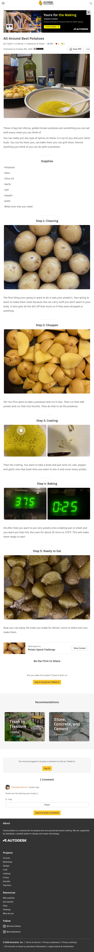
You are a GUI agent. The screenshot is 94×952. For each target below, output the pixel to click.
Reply (47, 804)
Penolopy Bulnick (19, 787)
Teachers (7, 885)
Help (5, 905)
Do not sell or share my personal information (25, 946)
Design (6, 865)
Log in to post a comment (47, 812)
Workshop (7, 862)
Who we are (8, 913)
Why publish (9, 898)
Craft (5, 869)
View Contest (80, 648)
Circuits (6, 858)
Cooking (20, 44)
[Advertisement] (47, 21)
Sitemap (7, 909)
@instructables (14, 926)
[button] (3, 3)
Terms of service (33, 942)
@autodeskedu (14, 931)
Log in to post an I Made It (47, 682)
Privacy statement (51, 942)
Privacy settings (69, 942)
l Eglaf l (9, 44)
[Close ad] (88, 12)
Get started (8, 901)
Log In (47, 768)
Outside (6, 881)
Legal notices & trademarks (61, 946)
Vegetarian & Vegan (35, 44)
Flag (10, 799)
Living (6, 877)
